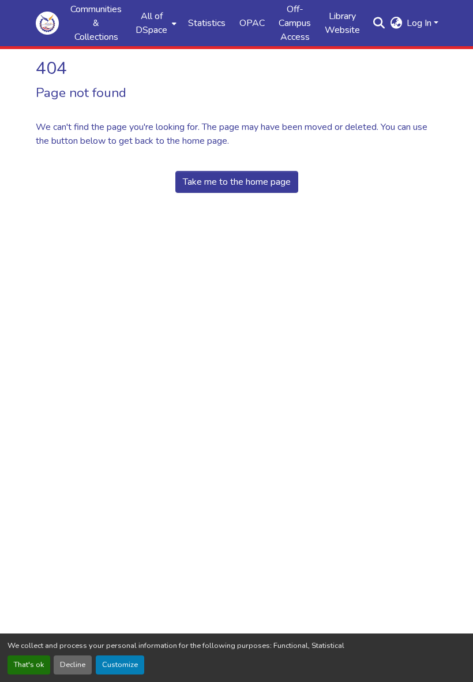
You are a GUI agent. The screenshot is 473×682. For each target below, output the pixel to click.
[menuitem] (155, 23)
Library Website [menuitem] (342, 23)
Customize (120, 664)
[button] (47, 23)
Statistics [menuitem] (207, 23)
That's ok (29, 664)
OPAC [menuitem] (252, 23)
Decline (72, 664)
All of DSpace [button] (151, 23)
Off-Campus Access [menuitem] (295, 23)
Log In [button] (420, 23)
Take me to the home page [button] (237, 182)
